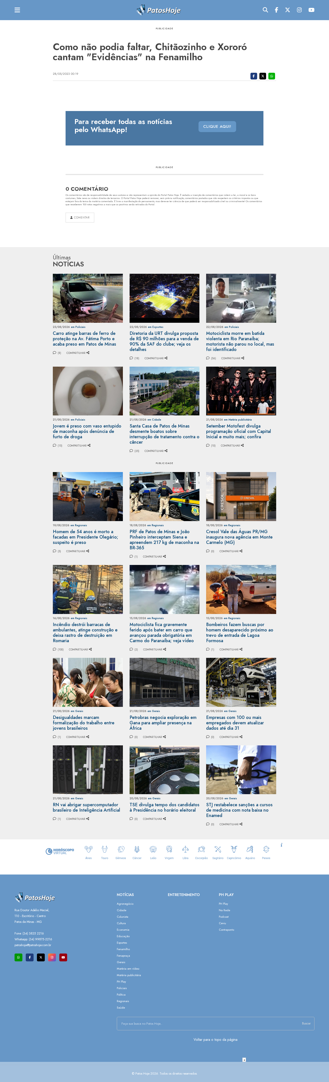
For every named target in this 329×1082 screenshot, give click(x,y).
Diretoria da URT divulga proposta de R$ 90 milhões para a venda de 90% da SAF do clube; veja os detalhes (164, 341)
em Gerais (77, 711)
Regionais (123, 1001)
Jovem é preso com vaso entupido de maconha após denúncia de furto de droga (87, 431)
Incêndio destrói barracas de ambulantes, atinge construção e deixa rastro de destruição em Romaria (85, 632)
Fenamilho (123, 949)
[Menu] (17, 10)
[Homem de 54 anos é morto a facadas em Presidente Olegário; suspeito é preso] (88, 496)
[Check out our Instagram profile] (52, 957)
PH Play (121, 981)
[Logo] (158, 9)
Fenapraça (123, 956)
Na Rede (224, 910)
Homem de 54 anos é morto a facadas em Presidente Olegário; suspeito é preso (85, 537)
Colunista (122, 917)
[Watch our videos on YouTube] (63, 957)
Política (121, 994)
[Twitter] (287, 10)
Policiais (122, 988)
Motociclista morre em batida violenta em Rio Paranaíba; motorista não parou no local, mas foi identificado (240, 341)
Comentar (81, 218)
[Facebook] (276, 10)
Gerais (121, 962)
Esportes (122, 943)
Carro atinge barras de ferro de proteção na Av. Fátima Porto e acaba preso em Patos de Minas (84, 338)
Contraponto (226, 930)
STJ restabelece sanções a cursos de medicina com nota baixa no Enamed (239, 810)
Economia (123, 930)
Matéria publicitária (129, 975)
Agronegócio (125, 904)
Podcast (224, 917)
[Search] (265, 10)
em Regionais (78, 525)
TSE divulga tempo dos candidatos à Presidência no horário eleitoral (164, 807)
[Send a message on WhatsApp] (18, 957)
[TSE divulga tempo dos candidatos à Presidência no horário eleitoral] (165, 769)
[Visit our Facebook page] (30, 957)
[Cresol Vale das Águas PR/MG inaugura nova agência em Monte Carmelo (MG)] (241, 496)
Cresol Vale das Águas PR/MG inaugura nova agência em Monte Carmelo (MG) (239, 537)
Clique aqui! (217, 126)
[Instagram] (299, 10)
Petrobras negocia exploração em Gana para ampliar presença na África (163, 722)
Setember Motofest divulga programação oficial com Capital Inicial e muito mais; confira (238, 431)
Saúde (121, 1007)
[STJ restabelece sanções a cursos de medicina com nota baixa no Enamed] (241, 769)
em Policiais (78, 327)
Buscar (306, 1023)
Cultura (121, 923)
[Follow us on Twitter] (41, 957)
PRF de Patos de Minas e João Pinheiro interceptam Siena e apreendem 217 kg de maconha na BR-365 (164, 539)
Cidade (121, 910)
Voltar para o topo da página (215, 1039)
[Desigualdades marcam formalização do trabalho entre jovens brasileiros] (88, 681)
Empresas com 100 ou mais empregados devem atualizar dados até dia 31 (235, 722)
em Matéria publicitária (238, 420)
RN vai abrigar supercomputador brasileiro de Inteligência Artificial (86, 807)
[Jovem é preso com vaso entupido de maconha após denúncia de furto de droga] (88, 390)
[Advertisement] (164, 1072)
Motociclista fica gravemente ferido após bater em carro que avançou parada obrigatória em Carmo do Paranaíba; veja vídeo (162, 632)
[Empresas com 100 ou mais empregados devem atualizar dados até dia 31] (241, 681)
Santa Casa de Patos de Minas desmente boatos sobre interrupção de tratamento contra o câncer (164, 434)
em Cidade (154, 420)
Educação (123, 936)
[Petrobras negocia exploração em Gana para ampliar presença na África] (165, 681)
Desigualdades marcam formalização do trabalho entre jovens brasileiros (83, 722)
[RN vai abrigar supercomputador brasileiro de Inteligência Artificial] (88, 769)
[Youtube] (311, 10)
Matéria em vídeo (128, 969)
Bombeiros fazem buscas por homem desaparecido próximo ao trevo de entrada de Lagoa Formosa (239, 632)
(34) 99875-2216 (40, 939)
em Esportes (155, 327)
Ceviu (222, 923)
